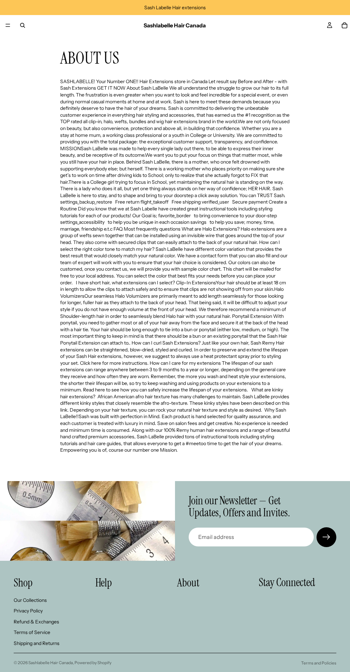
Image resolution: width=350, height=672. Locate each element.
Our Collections (30, 600)
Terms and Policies (318, 662)
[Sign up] (326, 537)
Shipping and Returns (36, 643)
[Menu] (8, 25)
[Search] (22, 25)
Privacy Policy (28, 611)
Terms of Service (32, 632)
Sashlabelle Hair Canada (50, 662)
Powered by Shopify (93, 662)
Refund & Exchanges (36, 621)
